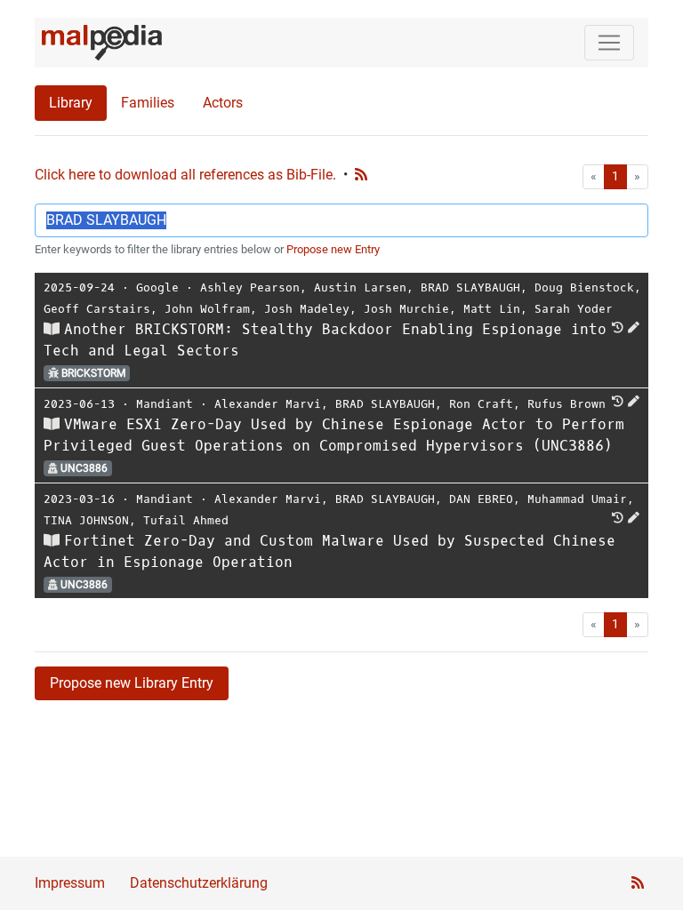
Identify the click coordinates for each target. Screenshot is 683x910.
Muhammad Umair (577, 499)
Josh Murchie (406, 308)
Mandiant (164, 403)
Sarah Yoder (573, 308)
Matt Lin (491, 308)
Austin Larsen (360, 287)
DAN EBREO (481, 499)
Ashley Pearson (250, 287)
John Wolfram (207, 308)
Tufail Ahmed (186, 520)
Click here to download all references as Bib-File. (185, 174)
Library (70, 102)
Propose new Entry (333, 249)
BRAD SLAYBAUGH (470, 287)
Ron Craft (481, 403)
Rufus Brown (566, 403)
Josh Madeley (307, 308)
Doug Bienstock (584, 287)
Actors (223, 102)
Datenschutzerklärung (199, 882)
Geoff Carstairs (97, 308)
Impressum (70, 882)
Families (147, 102)
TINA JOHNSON (86, 520)
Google (157, 287)
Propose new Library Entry (131, 683)
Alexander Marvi (267, 403)
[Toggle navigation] (609, 42)
